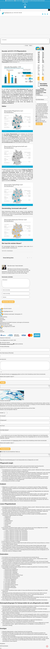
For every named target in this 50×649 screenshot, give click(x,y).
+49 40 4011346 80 (19, 0)
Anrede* (2, 412)
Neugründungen (3, 323)
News (8, 323)
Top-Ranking (12, 247)
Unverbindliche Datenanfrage (6, 344)
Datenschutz (40, 105)
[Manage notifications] (47, 646)
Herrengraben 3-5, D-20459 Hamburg (30, 0)
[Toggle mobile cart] (42, 14)
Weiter (30, 45)
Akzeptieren (2, 643)
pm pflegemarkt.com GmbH (9, 326)
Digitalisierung (3, 322)
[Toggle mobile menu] (47, 14)
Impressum (2, 337)
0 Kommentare (10, 250)
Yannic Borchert (19, 265)
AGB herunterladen (4, 646)
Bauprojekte (20, 53)
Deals (1, 321)
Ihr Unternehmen (39, 95)
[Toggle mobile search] (45, 14)
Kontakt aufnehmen (18, 344)
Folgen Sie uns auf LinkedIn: (6, 325)
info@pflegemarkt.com (10, 0)
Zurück (26, 45)
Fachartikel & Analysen (11, 322)
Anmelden (25, 4)
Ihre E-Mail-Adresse (40, 99)
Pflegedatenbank (25, 2)
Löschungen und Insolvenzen (23, 322)
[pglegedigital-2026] (38, 47)
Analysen (2, 318)
